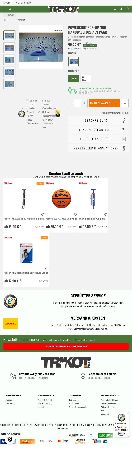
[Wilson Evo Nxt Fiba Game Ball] (61, 198)
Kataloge (72, 400)
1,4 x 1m (73, 78)
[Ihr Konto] (122, 9)
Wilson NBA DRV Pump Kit (92, 218)
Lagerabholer (43, 407)
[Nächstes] (60, 60)
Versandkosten (63, 425)
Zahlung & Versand (45, 400)
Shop (6, 2)
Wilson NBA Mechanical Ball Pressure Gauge (26, 272)
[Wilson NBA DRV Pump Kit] (93, 198)
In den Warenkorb (104, 103)
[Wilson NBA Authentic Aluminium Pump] (24, 198)
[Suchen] (10, 9)
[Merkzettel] (115, 9)
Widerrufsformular (108, 407)
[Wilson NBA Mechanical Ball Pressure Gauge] (26, 253)
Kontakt (9, 400)
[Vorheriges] (21, 60)
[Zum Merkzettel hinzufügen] (125, 103)
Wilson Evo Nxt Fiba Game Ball (61, 218)
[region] (33, 59)
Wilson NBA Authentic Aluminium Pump (24, 218)
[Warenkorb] (128, 9)
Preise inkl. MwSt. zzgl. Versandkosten (83, 48)
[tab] (98, 120)
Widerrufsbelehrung (108, 403)
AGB (102, 410)
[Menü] (4, 9)
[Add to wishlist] (42, 214)
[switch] (121, 434)
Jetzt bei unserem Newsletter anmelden (66, 346)
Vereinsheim (23, 2)
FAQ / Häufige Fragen (46, 403)
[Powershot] (58, 30)
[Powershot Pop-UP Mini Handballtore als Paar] (41, 47)
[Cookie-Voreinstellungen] (9, 439)
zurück (11, 15)
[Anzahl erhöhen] (84, 103)
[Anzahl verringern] (71, 103)
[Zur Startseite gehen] (64, 9)
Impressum (105, 414)
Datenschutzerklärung (109, 400)
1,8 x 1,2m (84, 78)
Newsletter (10, 403)
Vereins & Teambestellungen (80, 407)
